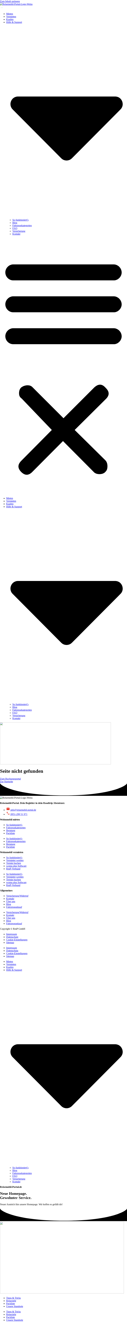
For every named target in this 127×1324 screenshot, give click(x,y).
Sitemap (10, 942)
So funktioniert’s (20, 220)
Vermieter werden (15, 860)
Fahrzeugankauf (14, 907)
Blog (14, 222)
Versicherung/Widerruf (17, 895)
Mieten (9, 13)
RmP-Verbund (13, 868)
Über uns (10, 901)
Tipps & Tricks (13, 1298)
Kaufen (9, 19)
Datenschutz (12, 937)
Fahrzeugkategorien (22, 225)
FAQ (14, 228)
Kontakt (16, 234)
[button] (63, 366)
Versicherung (18, 231)
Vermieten (11, 16)
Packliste (10, 833)
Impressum (11, 934)
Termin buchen (13, 863)
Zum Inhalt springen (10, 1)
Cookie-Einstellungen (16, 939)
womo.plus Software (16, 866)
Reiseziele (11, 1300)
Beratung (10, 830)
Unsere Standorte (14, 1306)
